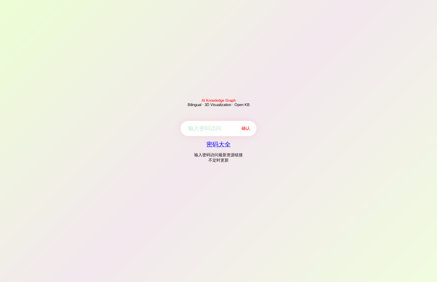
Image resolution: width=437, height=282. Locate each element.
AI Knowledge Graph (219, 100)
